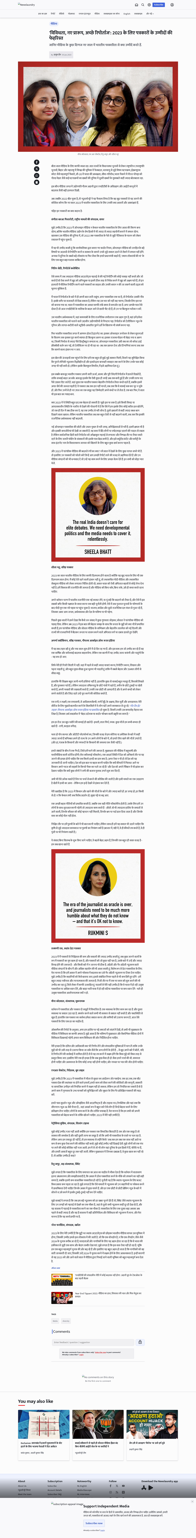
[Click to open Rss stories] (117, 1492)
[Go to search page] (143, 4)
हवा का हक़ (42, 14)
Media (55, 1321)
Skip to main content (30, 22)
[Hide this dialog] (192, 1501)
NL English (82, 1486)
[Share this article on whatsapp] (36, 175)
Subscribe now (94, 1523)
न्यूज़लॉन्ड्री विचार (24, 1490)
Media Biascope (84, 1490)
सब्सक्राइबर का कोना (112, 14)
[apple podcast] (123, 1492)
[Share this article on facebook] (36, 162)
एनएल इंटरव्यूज (85, 14)
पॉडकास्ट (71, 14)
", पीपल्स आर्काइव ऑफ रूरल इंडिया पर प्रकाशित (78, 710)
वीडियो (61, 14)
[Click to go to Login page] (172, 4)
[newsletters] (136, 5)
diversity (66, 1321)
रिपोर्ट (53, 14)
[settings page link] (149, 4)
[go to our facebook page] (110, 1486)
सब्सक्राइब (138, 14)
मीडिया (97, 14)
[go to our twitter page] (117, 1486)
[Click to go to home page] (28, 5)
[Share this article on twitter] (36, 169)
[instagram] (110, 1492)
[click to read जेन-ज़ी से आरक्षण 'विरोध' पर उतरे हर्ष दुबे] (152, 1424)
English (127, 14)
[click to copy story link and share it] (36, 182)
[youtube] (123, 1486)
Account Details (55, 1490)
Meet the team (24, 1494)
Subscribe (158, 5)
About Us (22, 1486)
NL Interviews (83, 1494)
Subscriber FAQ (54, 1494)
